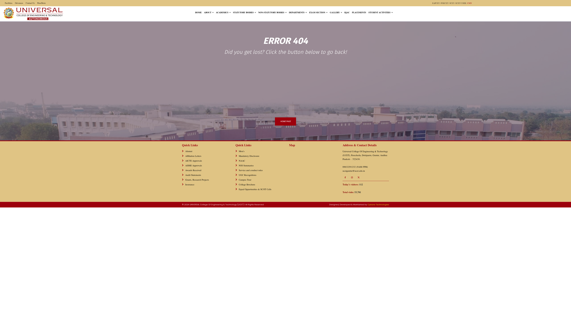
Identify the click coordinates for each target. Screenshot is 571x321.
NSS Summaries (246, 165)
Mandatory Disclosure (249, 155)
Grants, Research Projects (197, 179)
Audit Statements (193, 174)
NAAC (242, 160)
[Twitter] (358, 177)
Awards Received (193, 170)
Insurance (189, 184)
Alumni (188, 151)
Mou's (241, 151)
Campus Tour (245, 179)
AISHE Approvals (193, 165)
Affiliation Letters (193, 155)
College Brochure (247, 184)
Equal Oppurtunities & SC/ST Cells (255, 189)
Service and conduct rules (251, 170)
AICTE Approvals (193, 160)
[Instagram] (351, 177)
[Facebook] (345, 177)
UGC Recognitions (247, 174)
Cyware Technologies (378, 204)
